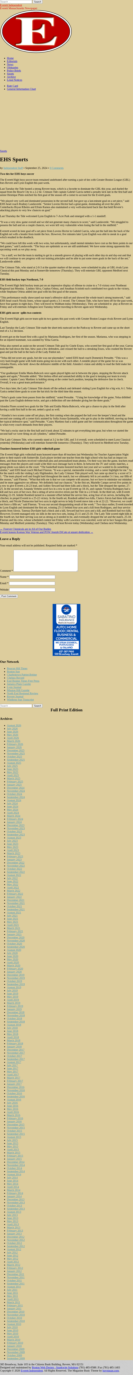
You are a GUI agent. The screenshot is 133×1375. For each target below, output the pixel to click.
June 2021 (12, 918)
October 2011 (14, 1280)
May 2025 (12, 772)
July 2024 (12, 803)
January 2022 (14, 896)
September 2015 (16, 1133)
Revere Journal (15, 696)
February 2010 (15, 1342)
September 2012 (16, 1246)
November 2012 (16, 1239)
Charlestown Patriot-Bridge (22, 674)
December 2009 (15, 1349)
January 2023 (14, 859)
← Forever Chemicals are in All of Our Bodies (25, 529)
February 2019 (15, 1006)
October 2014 (14, 1168)
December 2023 (15, 825)
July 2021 (12, 915)
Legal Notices (14, 79)
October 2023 (14, 831)
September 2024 (16, 797)
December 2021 (15, 900)
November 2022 (16, 865)
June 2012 (12, 1255)
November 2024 (16, 790)
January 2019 (14, 1009)
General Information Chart (21, 88)
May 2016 (12, 1109)
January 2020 (14, 971)
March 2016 (13, 1115)
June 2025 (12, 769)
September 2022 (16, 872)
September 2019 (16, 984)
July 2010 (12, 1327)
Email (4, 583)
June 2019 (12, 993)
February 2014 (15, 1193)
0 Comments (57, 167)
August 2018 (14, 1024)
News (10, 64)
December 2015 (15, 1124)
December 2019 (15, 974)
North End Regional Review (22, 693)
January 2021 (14, 934)
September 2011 (16, 1283)
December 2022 (15, 862)
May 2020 (12, 959)
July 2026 (12, 728)
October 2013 (14, 1205)
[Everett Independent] (36, 52)
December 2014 (15, 1162)
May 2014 (12, 1183)
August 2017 (14, 1062)
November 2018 (16, 1015)
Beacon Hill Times (17, 668)
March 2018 (13, 1040)
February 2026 (15, 744)
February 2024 (15, 819)
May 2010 (12, 1333)
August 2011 (14, 1286)
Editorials (12, 61)
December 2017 (15, 1049)
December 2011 (15, 1274)
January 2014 (14, 1196)
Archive (11, 76)
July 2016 (12, 1102)
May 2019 (12, 996)
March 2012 (13, 1264)
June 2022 (12, 881)
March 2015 (13, 1152)
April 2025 (13, 775)
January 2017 (14, 1084)
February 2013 (15, 1230)
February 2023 (15, 856)
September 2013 (16, 1208)
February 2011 (15, 1305)
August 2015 (14, 1137)
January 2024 (14, 822)
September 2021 (16, 909)
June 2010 (12, 1330)
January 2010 (14, 1346)
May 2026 (12, 734)
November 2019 (16, 978)
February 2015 (15, 1155)
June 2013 (12, 1218)
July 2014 (12, 1177)
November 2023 (16, 828)
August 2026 (14, 725)
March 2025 (13, 778)
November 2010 (16, 1314)
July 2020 (12, 953)
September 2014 (16, 1171)
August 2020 (14, 949)
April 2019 (13, 999)
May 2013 (12, 1221)
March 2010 (13, 1339)
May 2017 (12, 1071)
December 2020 (15, 937)
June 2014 (12, 1180)
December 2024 (15, 787)
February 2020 (15, 968)
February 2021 (15, 931)
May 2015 (12, 1146)
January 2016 (14, 1121)
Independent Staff (13, 167)
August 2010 (14, 1324)
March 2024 (13, 815)
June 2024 (12, 806)
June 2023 (12, 843)
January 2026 (14, 747)
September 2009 (16, 1358)
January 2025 (14, 784)
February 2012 (15, 1268)
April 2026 (13, 737)
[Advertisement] (66, 122)
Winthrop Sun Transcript (20, 699)
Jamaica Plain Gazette (19, 684)
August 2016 (14, 1099)
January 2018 (14, 1046)
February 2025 (15, 781)
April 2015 (13, 1149)
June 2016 (12, 1105)
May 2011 (12, 1296)
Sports (10, 73)
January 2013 (14, 1233)
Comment (6, 570)
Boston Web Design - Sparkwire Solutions (55, 1367)
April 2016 (13, 1112)
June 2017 (12, 1068)
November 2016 (16, 1090)
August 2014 (14, 1174)
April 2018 (13, 1037)
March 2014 (13, 1190)
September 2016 (16, 1096)
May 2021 (12, 921)
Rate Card (12, 85)
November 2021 (16, 903)
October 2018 (14, 1018)
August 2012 (14, 1249)
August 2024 (14, 800)
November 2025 (16, 753)
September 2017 (16, 1059)
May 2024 (12, 809)
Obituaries (12, 67)
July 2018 (12, 1027)
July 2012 (12, 1252)
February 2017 (15, 1080)
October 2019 (14, 981)
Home (10, 58)
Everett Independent (11, 5)
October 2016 (14, 1093)
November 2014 (16, 1165)
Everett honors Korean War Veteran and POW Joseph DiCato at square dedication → (46, 532)
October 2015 (14, 1130)
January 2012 (14, 1271)
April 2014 (13, 1186)
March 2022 (13, 890)
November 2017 (16, 1052)
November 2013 (16, 1202)
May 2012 (12, 1258)
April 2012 (13, 1261)
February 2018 (15, 1043)
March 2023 (13, 853)
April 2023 (13, 850)
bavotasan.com (111, 1370)
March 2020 (13, 965)
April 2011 (13, 1299)
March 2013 (13, 1227)
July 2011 (12, 1289)
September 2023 (16, 834)
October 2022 (14, 868)
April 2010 (13, 1336)
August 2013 (14, 1211)
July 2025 (12, 766)
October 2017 (14, 1056)
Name (4, 576)
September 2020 (16, 946)
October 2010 (14, 1317)
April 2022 (13, 887)
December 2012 (15, 1236)
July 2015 (12, 1140)
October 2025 (14, 756)
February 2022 (15, 893)
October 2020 (14, 943)
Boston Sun (13, 671)
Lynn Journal (14, 687)
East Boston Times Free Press (23, 680)
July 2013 (12, 1215)
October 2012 (14, 1243)
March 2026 (13, 741)
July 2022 (12, 878)
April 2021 (13, 925)
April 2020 (13, 962)
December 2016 (15, 1087)
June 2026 (12, 731)
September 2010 (16, 1321)
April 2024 (13, 812)
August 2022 (14, 875)
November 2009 (16, 1352)
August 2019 (14, 987)
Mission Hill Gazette (18, 690)
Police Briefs (14, 70)
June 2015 (12, 1143)
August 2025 (14, 762)
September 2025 (16, 759)
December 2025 (15, 750)
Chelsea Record (15, 677)
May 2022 (12, 884)
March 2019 (13, 1002)
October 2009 (14, 1355)
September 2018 (16, 1021)
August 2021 (14, 912)
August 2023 (14, 837)
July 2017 (12, 1065)
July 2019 (12, 990)
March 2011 (13, 1302)
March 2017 (13, 1077)
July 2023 (12, 840)
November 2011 (16, 1277)
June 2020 (12, 956)
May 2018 (12, 1034)
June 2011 (12, 1292)
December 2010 (15, 1311)
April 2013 (13, 1224)
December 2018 (15, 1012)
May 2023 (12, 847)
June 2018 (12, 1031)
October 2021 (14, 906)
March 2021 (13, 928)
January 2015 (14, 1158)
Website (4, 589)
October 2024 (14, 794)
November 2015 (16, 1127)
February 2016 (15, 1118)
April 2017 (13, 1074)
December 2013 (15, 1199)
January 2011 (14, 1308)
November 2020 (16, 940)
